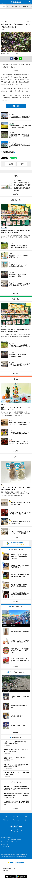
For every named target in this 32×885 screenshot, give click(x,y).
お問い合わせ (5, 844)
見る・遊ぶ (14, 6)
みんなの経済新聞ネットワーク (16, 863)
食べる (8, 6)
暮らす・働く (26, 6)
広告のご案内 (5, 846)
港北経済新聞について (7, 837)
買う (20, 6)
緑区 (3, 29)
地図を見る (16, 106)
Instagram (20, 830)
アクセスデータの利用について (9, 842)
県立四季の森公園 (8, 152)
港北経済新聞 (16, 2)
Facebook (11, 830)
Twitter (16, 830)
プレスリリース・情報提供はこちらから (11, 839)
